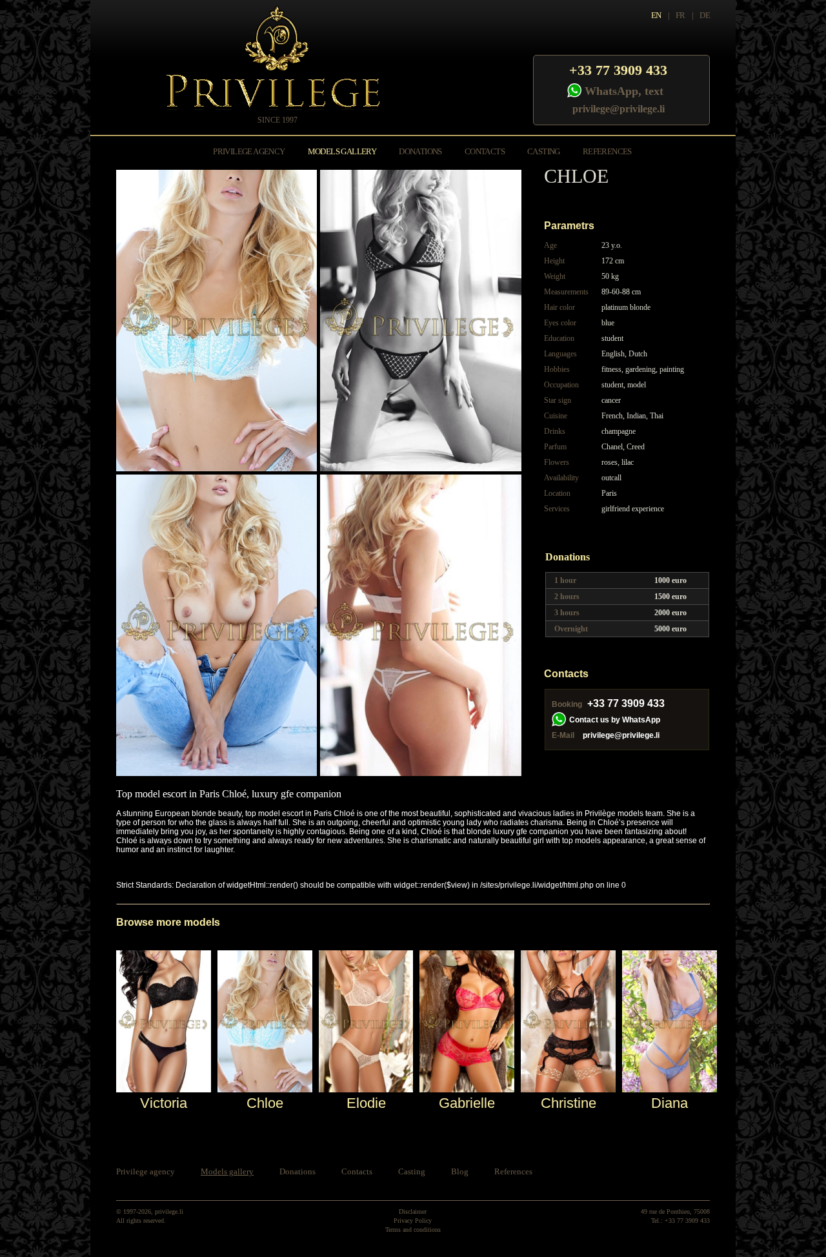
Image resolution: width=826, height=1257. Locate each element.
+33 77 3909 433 (618, 70)
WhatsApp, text (624, 91)
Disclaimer (413, 1211)
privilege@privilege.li (618, 108)
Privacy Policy (413, 1220)
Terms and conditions (413, 1229)
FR (680, 15)
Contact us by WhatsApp (614, 719)
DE (705, 15)
